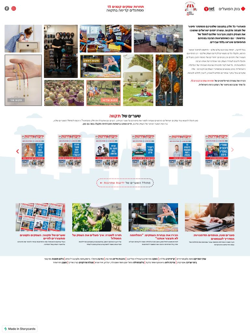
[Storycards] (19, 329)
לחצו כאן (209, 225)
